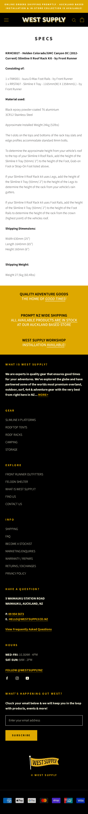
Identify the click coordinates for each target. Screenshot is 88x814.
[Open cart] (82, 20)
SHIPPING (11, 529)
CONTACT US (13, 504)
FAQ (7, 536)
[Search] (74, 20)
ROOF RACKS (13, 435)
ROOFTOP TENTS (16, 427)
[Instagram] (17, 678)
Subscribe (21, 735)
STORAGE (11, 449)
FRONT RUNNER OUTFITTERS (24, 474)
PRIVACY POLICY (15, 573)
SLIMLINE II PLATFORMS (20, 420)
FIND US (10, 496)
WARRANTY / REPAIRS (19, 559)
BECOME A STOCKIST (18, 544)
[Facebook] (7, 678)
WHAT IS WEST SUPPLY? (20, 489)
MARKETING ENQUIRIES (20, 551)
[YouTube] (27, 678)
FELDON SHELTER (16, 482)
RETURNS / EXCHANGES (20, 566)
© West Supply (44, 775)
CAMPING (11, 442)
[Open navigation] (6, 20)
